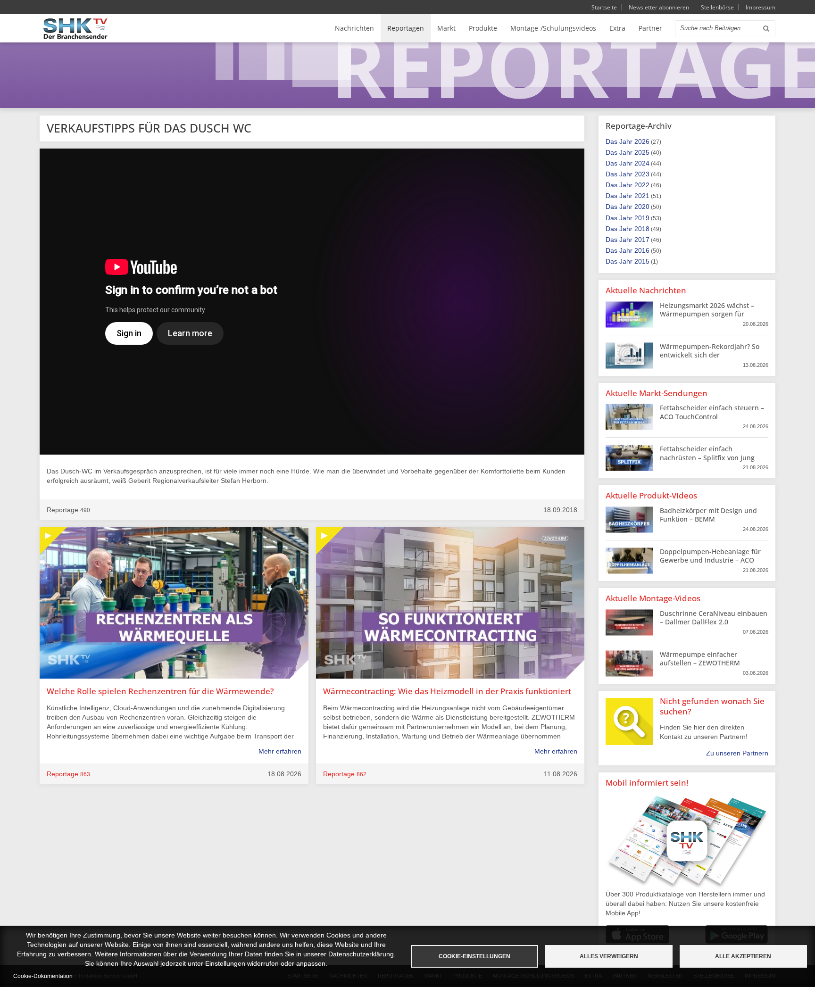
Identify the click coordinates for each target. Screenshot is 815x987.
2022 (641, 185)
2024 (641, 163)
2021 (641, 195)
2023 (641, 174)
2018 (641, 228)
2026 (641, 141)
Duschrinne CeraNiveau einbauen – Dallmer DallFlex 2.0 (713, 617)
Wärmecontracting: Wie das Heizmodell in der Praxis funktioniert (447, 691)
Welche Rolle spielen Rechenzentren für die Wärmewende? (160, 691)
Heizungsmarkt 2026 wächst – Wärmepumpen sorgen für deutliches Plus (707, 314)
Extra (617, 28)
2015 (641, 261)
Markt (446, 28)
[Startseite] (75, 28)
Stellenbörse (717, 7)
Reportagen (405, 28)
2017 (641, 239)
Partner (650, 28)
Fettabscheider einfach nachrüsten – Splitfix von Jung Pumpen (707, 457)
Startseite (604, 7)
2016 (641, 250)
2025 (641, 152)
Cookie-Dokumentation (43, 976)
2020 (641, 206)
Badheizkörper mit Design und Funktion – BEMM (708, 514)
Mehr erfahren (279, 751)
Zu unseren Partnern (737, 753)
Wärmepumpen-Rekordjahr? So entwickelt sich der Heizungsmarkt (709, 355)
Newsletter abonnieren (659, 7)
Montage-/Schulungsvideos (553, 28)
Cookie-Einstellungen (474, 956)
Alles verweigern (609, 956)
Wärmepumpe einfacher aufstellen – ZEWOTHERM (700, 658)
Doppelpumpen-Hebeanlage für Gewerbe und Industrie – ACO (710, 555)
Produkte (483, 28)
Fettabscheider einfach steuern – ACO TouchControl (712, 412)
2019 (641, 218)
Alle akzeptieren (743, 956)
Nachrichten (354, 28)
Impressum (760, 7)
